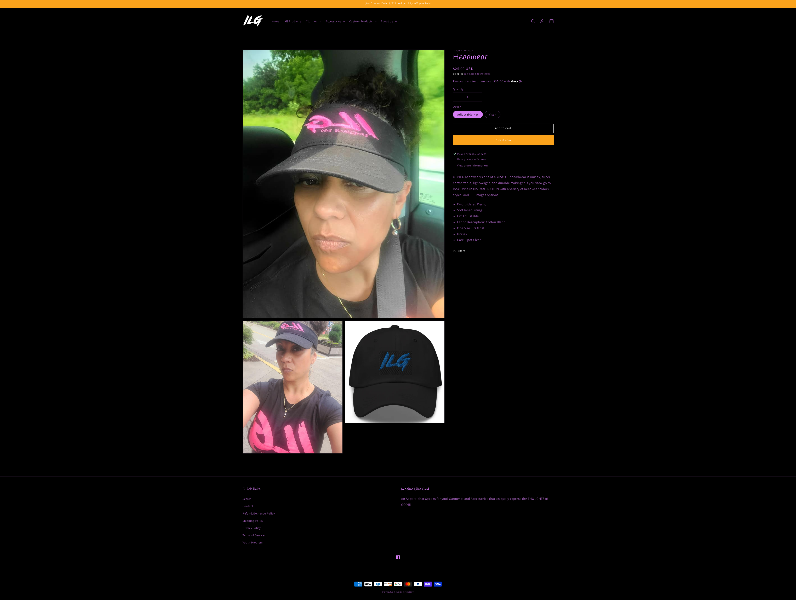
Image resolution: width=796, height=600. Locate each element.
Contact (248, 506)
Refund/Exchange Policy (259, 513)
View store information (472, 165)
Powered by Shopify (404, 591)
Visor (492, 114)
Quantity (458, 89)
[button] (313, 21)
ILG (391, 591)
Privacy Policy (252, 528)
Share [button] (461, 251)
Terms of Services (254, 535)
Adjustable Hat (467, 114)
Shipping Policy (253, 521)
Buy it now (503, 140)
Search (247, 499)
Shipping (458, 73)
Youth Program (253, 542)
